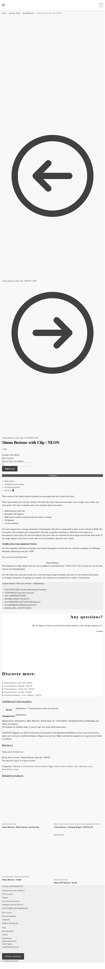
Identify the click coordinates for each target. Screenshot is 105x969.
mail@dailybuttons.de (10, 947)
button (63, 766)
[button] (100, 5)
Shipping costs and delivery (12, 905)
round (15, 769)
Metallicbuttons (77, 824)
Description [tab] (10, 481)
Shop (4, 928)
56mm (56, 766)
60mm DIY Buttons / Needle (65, 883)
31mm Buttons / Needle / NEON (18, 686)
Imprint (5, 898)
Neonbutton (7, 769)
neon (90, 766)
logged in (17, 760)
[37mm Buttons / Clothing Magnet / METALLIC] (78, 801)
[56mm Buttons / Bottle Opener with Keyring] (26, 801)
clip (75, 766)
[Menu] (6, 5)
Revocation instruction (10, 901)
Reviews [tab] (9, 490)
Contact (5, 935)
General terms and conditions (13, 891)
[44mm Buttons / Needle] (26, 853)
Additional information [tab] (14, 484)
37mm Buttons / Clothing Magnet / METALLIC (73, 827)
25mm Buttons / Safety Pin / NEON (19, 689)
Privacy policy (7, 894)
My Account (6, 913)
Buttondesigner (8, 931)
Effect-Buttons (61, 824)
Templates (6, 920)
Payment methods (9, 916)
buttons (70, 766)
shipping (10, 458)
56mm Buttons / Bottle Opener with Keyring (20, 827)
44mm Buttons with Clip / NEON (18, 683)
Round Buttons (28, 13)
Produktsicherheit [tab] (12, 487)
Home (4, 13)
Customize (53, 475)
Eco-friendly (8, 876)
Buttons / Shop (14, 13)
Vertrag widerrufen (13, 956)
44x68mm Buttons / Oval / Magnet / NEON (22, 695)
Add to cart (10, 469)
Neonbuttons (28, 766)
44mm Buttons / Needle (11, 880)
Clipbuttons (17, 766)
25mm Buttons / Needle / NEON (18, 692)
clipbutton (82, 766)
